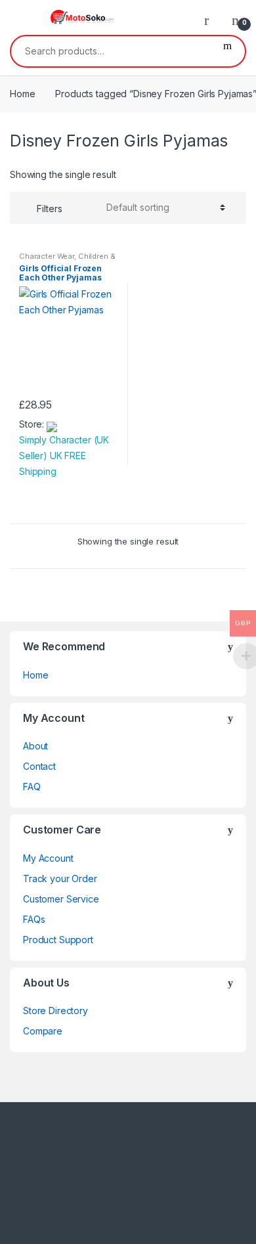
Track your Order (60, 878)
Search (227, 51)
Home (22, 93)
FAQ (32, 786)
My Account (48, 858)
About (35, 745)
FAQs (34, 919)
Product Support (58, 939)
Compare (42, 1030)
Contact (39, 766)
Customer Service (61, 898)
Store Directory (55, 1010)
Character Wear (46, 256)
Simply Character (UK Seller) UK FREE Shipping (64, 455)
